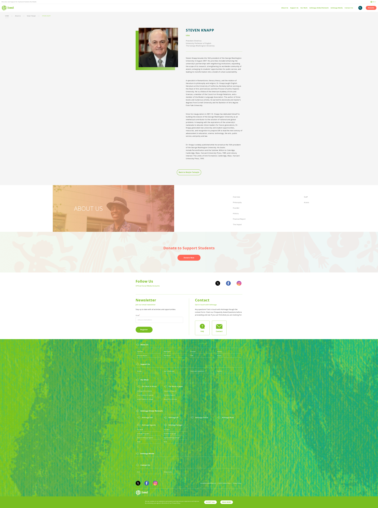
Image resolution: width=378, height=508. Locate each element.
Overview (236, 197)
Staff (306, 197)
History (236, 213)
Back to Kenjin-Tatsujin (189, 172)
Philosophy (237, 202)
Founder (236, 208)
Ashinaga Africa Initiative (144, 391)
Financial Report (239, 219)
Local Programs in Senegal (145, 399)
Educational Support (170, 391)
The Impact (237, 224)
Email (138, 315)
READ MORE (226, 502)
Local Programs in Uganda (145, 395)
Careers (219, 371)
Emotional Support (169, 395)
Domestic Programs (143, 434)
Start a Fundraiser (169, 371)
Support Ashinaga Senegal (172, 438)
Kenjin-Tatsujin (31, 16)
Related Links (168, 472)
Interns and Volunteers (197, 371)
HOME (7, 16)
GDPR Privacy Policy (224, 483)
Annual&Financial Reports (208, 483)
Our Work (140, 430)
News (138, 442)
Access (306, 202)
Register (144, 329)
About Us (18, 16)
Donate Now (189, 258)
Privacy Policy (237, 483)
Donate (371, 8)
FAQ (138, 472)
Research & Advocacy (170, 399)
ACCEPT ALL (210, 502)
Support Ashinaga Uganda (145, 438)
